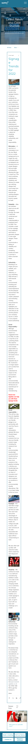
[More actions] (18, 55)
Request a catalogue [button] (20, 739)
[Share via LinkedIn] (16, 698)
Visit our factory (20, 735)
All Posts (9, 47)
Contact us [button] (8, 739)
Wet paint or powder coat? (16, 725)
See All (17, 706)
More (15, 47)
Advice (10, 693)
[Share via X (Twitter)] (13, 698)
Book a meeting (8, 735)
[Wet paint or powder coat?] (17, 716)
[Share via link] (20, 698)
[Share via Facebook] (9, 698)
